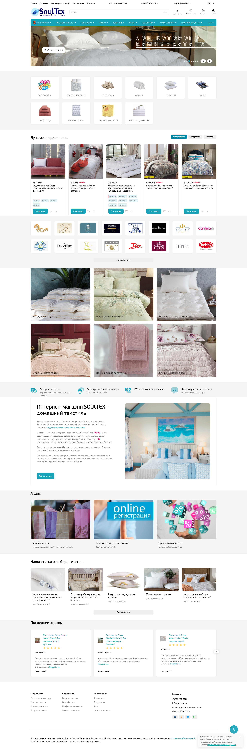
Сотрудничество (70, 698)
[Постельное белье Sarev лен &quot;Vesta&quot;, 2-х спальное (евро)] (161, 161)
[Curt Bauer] (182, 228)
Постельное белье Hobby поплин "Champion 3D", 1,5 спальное (83, 188)
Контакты (91, 3)
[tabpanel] (123, 180)
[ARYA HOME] (41, 228)
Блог (96, 706)
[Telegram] (188, 717)
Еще (209, 22)
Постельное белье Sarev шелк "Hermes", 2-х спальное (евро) (198, 186)
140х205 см (122, 205)
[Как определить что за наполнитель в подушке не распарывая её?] (48, 579)
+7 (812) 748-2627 (182, 3)
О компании (45, 476)
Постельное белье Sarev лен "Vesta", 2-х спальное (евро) (160, 186)
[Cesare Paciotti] (159, 228)
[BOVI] (88, 228)
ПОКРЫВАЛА (86, 22)
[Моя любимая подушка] (161, 579)
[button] (184, 61)
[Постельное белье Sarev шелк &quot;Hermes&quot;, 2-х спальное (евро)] (199, 161)
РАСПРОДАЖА (43, 22)
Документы (99, 702)
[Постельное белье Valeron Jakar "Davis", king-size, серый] (163, 638)
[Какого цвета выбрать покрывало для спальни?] (199, 579)
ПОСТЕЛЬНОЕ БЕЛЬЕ (65, 22)
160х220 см (112, 205)
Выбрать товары (54, 50)
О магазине (99, 698)
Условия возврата (71, 710)
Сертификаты (68, 702)
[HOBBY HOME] (206, 246)
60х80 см (53, 201)
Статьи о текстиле (118, 3)
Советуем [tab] (210, 137)
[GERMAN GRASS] (159, 246)
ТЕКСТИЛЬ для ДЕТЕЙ (190, 22)
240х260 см (113, 201)
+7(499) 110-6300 (148, 3)
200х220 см (132, 196)
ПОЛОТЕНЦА (147, 22)
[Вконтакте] (175, 717)
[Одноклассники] (181, 717)
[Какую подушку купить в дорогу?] (123, 579)
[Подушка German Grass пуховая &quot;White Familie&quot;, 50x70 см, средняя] (48, 161)
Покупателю (37, 693)
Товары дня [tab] (195, 137)
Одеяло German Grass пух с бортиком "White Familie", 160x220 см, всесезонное (121, 188)
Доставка (44, 3)
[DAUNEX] (41, 246)
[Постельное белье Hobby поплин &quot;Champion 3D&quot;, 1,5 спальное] (86, 161)
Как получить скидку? (60, 3)
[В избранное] (51, 211)
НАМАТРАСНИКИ (167, 22)
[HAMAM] (182, 246)
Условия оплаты (38, 702)
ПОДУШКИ (117, 22)
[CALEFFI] (135, 228)
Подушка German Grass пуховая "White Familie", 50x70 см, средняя (48, 188)
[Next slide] (209, 61)
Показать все (123, 260)
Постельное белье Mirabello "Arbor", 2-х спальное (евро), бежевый (116, 639)
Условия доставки (39, 706)
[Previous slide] (203, 61)
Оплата (34, 3)
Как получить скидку (41, 698)
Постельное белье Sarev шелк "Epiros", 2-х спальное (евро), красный (55, 639)
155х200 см (122, 196)
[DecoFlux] (64, 246)
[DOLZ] (135, 246)
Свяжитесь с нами (102, 710)
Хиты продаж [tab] (179, 137)
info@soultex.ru (179, 703)
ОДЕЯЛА (102, 22)
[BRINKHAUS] (112, 228)
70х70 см (45, 201)
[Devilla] (88, 246)
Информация (68, 693)
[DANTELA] (206, 228)
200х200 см (133, 201)
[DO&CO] (112, 246)
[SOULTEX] (48, 12)
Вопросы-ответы (39, 710)
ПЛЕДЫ (132, 22)
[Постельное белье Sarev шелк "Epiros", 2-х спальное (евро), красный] (37, 640)
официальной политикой (183, 738)
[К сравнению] (56, 211)
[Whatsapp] (194, 717)
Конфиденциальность (72, 706)
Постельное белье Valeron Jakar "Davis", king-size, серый (179, 638)
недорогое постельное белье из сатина (66, 427)
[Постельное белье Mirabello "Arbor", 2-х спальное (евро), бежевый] (100, 640)
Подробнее (54, 667)
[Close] (240, 736)
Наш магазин (78, 3)
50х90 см (36, 205)
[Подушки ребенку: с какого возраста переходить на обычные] (85, 579)
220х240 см (123, 201)
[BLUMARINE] (64, 228)
